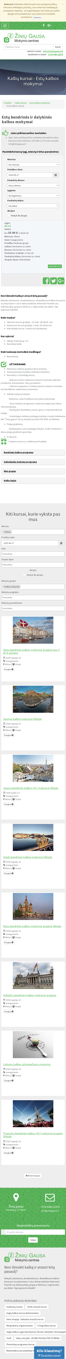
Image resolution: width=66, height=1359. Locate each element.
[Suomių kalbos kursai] (33, 699)
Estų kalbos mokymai (39, 102)
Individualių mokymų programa (20, 461)
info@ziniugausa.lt (53, 51)
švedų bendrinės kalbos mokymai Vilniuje (27, 857)
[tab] (33, 452)
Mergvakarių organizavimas (19, 1325)
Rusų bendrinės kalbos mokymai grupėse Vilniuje (32, 926)
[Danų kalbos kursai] (33, 630)
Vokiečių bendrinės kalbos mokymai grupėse (29, 995)
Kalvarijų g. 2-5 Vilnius (16, 1209)
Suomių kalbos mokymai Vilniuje (22, 719)
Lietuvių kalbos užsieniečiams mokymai (26, 1064)
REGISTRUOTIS (55, 266)
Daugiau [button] (8, 669)
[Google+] (49, 25)
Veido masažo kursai (37, 1306)
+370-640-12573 (55, 54)
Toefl (8, 1338)
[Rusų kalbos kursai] (33, 906)
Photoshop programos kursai (20, 1344)
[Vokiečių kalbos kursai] (33, 975)
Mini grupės (10, 471)
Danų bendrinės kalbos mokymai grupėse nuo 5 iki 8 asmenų (31, 651)
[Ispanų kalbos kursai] (33, 768)
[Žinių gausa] (24, 37)
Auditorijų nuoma (14, 1306)
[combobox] (33, 164)
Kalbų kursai (21, 102)
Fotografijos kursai (46, 1325)
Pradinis (8, 102)
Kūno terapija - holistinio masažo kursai (24, 1319)
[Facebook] (43, 25)
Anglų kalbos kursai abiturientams (22, 1313)
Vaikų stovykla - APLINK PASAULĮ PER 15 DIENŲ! (38, 1338)
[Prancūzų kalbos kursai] (33, 1113)
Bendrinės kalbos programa (18, 452)
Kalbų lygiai (10, 480)
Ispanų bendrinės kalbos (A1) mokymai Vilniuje (30, 788)
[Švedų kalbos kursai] (33, 837)
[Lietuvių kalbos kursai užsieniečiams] (33, 1044)
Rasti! (58, 46)
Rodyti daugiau (33, 1175)
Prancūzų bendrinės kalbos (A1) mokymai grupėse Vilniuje (33, 1135)
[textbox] (13, 531)
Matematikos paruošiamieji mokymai (23, 1350)
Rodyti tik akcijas (19, 215)
